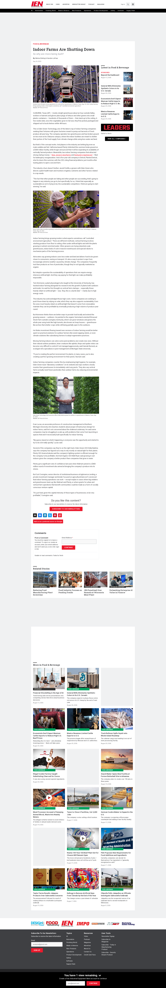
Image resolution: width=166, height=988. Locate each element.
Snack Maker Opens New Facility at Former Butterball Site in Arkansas (115, 775)
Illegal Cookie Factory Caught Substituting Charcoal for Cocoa (46, 775)
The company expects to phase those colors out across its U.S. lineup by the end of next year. (82, 700)
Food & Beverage (41, 44)
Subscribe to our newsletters (66, 509)
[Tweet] (50, 515)
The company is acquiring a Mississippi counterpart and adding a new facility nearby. (116, 818)
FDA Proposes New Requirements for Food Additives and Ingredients (116, 854)
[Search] (128, 4)
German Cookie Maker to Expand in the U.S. (117, 813)
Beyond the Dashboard (110, 75)
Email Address (67, 537)
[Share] (40, 515)
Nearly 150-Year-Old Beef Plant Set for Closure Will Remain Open (83, 854)
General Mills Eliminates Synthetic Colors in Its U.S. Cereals (111, 88)
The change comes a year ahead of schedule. (82, 898)
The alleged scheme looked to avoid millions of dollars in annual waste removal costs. (48, 821)
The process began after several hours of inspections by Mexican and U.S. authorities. (82, 740)
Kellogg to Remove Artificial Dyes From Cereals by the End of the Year (81, 894)
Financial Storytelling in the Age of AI (48, 693)
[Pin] (55, 515)
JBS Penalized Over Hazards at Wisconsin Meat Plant (94, 592)
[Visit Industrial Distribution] (98, 924)
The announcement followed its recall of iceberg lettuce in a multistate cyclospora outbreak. (47, 900)
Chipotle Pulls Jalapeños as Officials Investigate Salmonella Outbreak (116, 894)
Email (33, 940)
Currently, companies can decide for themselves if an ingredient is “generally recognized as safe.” (115, 860)
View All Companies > (117, 139)
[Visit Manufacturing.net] (113, 924)
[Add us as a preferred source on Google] (60, 515)
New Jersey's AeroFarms (61, 155)
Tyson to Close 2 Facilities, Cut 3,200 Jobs (82, 813)
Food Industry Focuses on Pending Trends (70, 591)
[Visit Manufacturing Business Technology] (128, 924)
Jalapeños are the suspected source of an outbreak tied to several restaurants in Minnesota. (115, 900)
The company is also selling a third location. (82, 817)
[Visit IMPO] (83, 924)
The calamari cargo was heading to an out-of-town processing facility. (116, 740)
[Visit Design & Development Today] (37, 924)
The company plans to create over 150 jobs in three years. (116, 780)
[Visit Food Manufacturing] (52, 924)
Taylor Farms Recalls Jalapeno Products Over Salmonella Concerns (48, 894)
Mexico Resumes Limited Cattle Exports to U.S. (110, 113)
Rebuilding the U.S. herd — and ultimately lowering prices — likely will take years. (47, 742)
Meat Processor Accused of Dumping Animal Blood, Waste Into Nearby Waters (48, 814)
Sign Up (37, 950)
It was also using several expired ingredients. (49, 779)
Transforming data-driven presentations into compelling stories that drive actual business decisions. (48, 698)
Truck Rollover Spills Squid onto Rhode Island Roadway (114, 734)
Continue (93, 983)
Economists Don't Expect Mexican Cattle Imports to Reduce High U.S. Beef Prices (111, 101)
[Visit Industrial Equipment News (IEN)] (67, 924)
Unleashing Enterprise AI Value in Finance (121, 591)
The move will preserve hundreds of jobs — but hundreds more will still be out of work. (82, 859)
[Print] (35, 515)
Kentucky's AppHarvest (83, 155)
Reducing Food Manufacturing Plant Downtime (43, 592)
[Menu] (133, 4)
